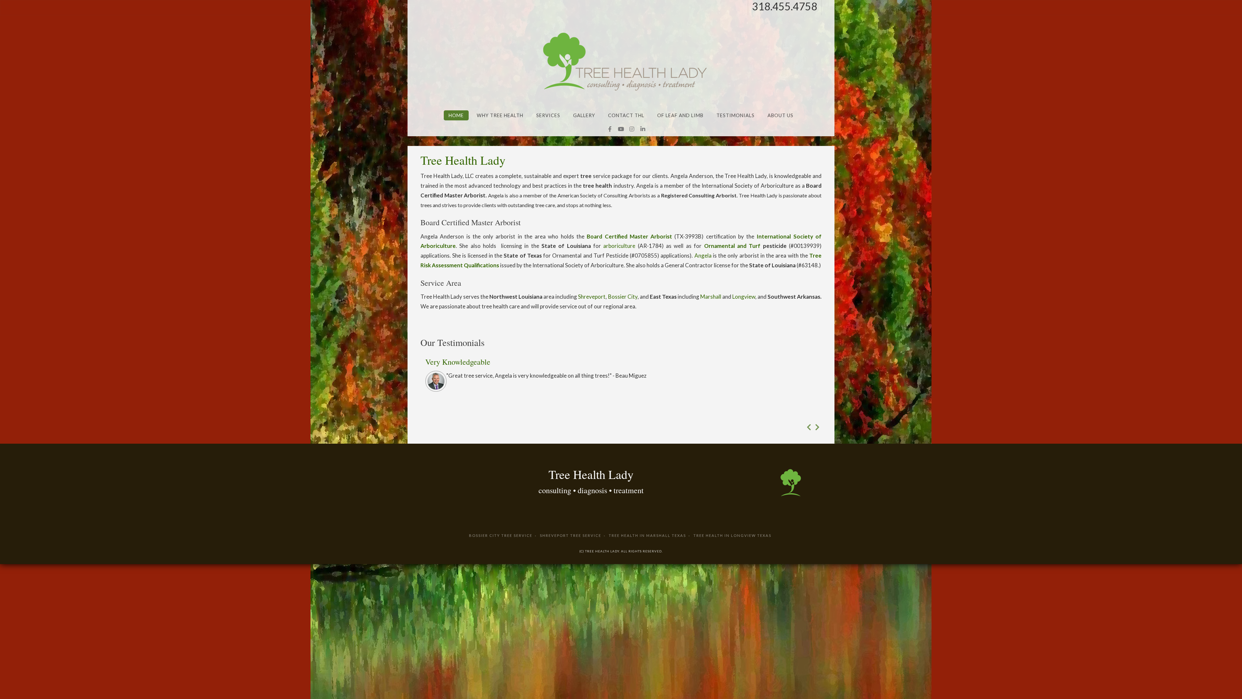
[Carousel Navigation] (621, 427)
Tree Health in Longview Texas (732, 535)
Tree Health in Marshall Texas (647, 535)
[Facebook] (609, 129)
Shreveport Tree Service (570, 535)
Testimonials (735, 115)
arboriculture (619, 245)
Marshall (710, 296)
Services (548, 115)
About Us (780, 115)
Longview (743, 296)
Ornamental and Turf (732, 245)
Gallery (584, 115)
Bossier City (622, 296)
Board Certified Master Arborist (629, 236)
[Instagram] (631, 129)
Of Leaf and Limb (680, 115)
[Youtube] (620, 129)
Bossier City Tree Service (500, 535)
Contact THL (626, 115)
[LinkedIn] (642, 129)
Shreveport (591, 296)
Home (456, 115)
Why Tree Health (500, 115)
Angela (703, 255)
